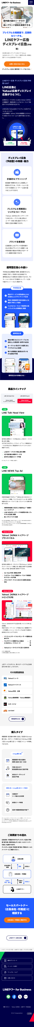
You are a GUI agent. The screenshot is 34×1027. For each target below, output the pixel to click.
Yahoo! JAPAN (15, 1007)
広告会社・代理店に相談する (17, 920)
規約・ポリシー (6, 1007)
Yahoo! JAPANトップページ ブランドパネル (9, 401)
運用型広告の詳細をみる (16, 375)
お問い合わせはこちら (17, 64)
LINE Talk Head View (9, 396)
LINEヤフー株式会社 (26, 1007)
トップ (3, 949)
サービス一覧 (9, 949)
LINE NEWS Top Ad (24, 396)
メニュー (31, 4)
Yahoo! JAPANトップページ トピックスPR (25, 401)
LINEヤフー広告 (18, 949)
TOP (30, 1013)
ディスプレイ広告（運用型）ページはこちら (16, 69)
